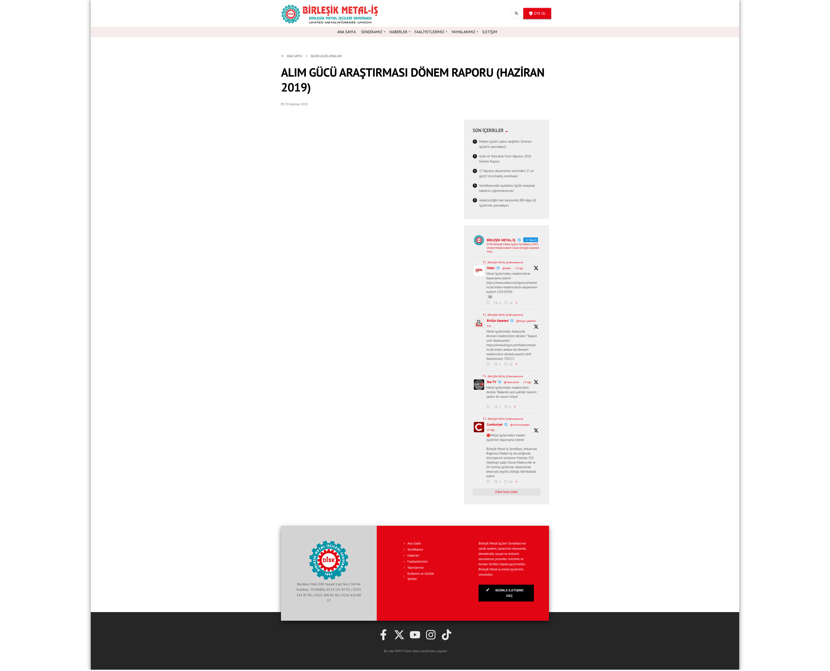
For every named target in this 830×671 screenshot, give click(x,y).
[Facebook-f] (383, 634)
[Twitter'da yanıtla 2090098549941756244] (489, 482)
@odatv (506, 268)
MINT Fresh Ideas (407, 651)
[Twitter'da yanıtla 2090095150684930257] (489, 407)
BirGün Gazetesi (498, 321)
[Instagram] (430, 634)
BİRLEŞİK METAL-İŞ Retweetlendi (505, 262)
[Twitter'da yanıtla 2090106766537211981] (489, 303)
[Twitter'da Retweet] (484, 262)
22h (489, 326)
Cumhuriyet (495, 424)
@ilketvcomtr (511, 382)
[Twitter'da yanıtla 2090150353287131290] (489, 365)
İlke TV (491, 382)
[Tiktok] (446, 634)
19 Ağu (519, 268)
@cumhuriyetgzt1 (520, 424)
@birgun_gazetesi (526, 320)
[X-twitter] (399, 634)
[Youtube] (415, 634)
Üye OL (537, 13)
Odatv (491, 268)
